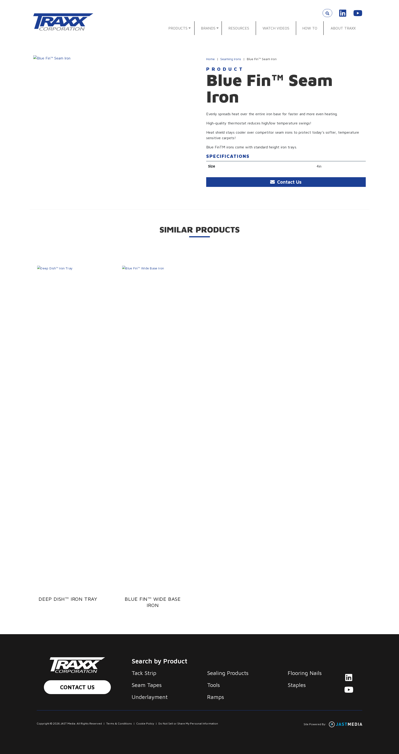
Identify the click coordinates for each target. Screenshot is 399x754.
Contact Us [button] (289, 182)
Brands (208, 28)
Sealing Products (227, 673)
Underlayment (150, 697)
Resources (238, 28)
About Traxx (343, 28)
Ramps (215, 697)
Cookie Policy (145, 723)
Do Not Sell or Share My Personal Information (188, 723)
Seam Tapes (147, 685)
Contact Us (77, 687)
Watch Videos (276, 28)
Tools (213, 685)
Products (177, 28)
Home (210, 59)
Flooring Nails (305, 673)
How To (309, 28)
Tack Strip (144, 673)
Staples (297, 685)
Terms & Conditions (119, 723)
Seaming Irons (230, 59)
